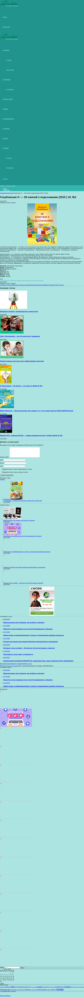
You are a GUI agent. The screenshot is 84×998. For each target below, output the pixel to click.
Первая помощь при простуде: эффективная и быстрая (22, 361)
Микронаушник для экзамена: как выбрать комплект (19, 520)
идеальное (33, 987)
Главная (9, 60)
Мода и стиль (8, 99)
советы (53, 989)
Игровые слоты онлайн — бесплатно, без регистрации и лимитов (23, 583)
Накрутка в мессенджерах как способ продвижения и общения (22, 536)
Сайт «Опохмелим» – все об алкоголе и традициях (20, 336)
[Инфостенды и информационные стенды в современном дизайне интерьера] (12, 550)
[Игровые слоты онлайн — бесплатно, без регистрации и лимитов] (12, 581)
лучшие (39, 987)
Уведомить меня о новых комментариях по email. (17, 469)
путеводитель (34, 989)
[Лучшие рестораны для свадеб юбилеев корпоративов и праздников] (12, 566)
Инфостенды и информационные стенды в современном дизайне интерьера (26, 551)
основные (52, 987)
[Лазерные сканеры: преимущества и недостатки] (13, 308)
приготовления (20, 989)
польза (78, 987)
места (47, 987)
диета (12, 987)
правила (82, 987)
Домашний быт (8, 119)
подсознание (4, 280)
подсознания (12, 280)
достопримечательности (23, 987)
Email (2, 463)
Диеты (5, 138)
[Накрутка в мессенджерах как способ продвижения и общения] (12, 534)
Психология (10, 89)
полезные (73, 987)
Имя (1, 460)
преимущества (5, 989)
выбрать (7, 987)
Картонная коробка (12, 666)
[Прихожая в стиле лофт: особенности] (16, 800)
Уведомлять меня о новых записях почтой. (15, 472)
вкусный (2, 987)
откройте (67, 987)
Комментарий (4, 457)
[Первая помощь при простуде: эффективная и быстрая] (12, 358)
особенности (59, 987)
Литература (10, 168)
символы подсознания (23, 280)
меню (44, 987)
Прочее (6, 148)
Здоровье (6, 79)
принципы (28, 989)
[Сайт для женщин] (9, 6)
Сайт (1, 466)
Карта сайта (10, 70)
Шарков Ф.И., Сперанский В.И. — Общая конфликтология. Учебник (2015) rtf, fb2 (31, 435)
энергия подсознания (36, 280)
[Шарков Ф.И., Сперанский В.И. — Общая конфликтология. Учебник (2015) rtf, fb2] (6, 432)
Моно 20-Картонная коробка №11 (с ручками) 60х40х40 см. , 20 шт (16, 663)
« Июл (2, 983)
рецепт (39, 989)
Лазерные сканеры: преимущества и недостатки (19, 311)
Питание (6, 128)
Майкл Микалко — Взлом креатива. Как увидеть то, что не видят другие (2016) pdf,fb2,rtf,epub (36, 411)
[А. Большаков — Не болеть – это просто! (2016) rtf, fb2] (6, 382)
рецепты (44, 989)
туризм (59, 989)
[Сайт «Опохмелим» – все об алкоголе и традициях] (12, 333)
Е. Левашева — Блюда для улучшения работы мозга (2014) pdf (22, 500)
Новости (9, 158)
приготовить (13, 989)
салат (49, 989)
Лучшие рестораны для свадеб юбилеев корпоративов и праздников (24, 567)
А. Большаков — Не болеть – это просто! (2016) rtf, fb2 (21, 386)
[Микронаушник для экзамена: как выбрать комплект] (12, 519)
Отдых (5, 109)
